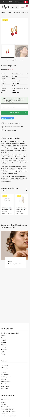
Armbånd (3, 340)
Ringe (2, 338)
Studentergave (5, 374)
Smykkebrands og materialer (8, 411)
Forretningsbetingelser (6, 413)
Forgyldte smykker (5, 381)
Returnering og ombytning (7, 409)
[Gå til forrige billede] (7, 60)
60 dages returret (18, 2)
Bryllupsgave (4, 388)
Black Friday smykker (6, 377)
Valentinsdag (4, 367)
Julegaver (3, 379)
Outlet (2, 351)
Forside (3, 12)
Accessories (4, 349)
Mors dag (3, 372)
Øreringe (14, 76)
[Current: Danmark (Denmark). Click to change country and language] (26, 2)
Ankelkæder (4, 344)
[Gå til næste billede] (21, 60)
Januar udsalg (4, 365)
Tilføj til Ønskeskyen (8, 118)
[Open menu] (22, 7)
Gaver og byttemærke (6, 406)
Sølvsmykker (4, 384)
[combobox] (16, 7)
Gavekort (3, 404)
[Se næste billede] (26, 189)
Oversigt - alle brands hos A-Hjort (16, 12)
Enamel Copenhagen (17, 74)
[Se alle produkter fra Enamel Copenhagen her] (27, 74)
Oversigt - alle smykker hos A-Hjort (10, 333)
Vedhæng (3, 347)
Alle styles (3, 354)
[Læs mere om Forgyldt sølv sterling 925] (27, 88)
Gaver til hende (5, 386)
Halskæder (4, 342)
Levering (3, 402)
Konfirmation (4, 370)
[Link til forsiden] (5, 7)
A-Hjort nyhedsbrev (6, 400)
